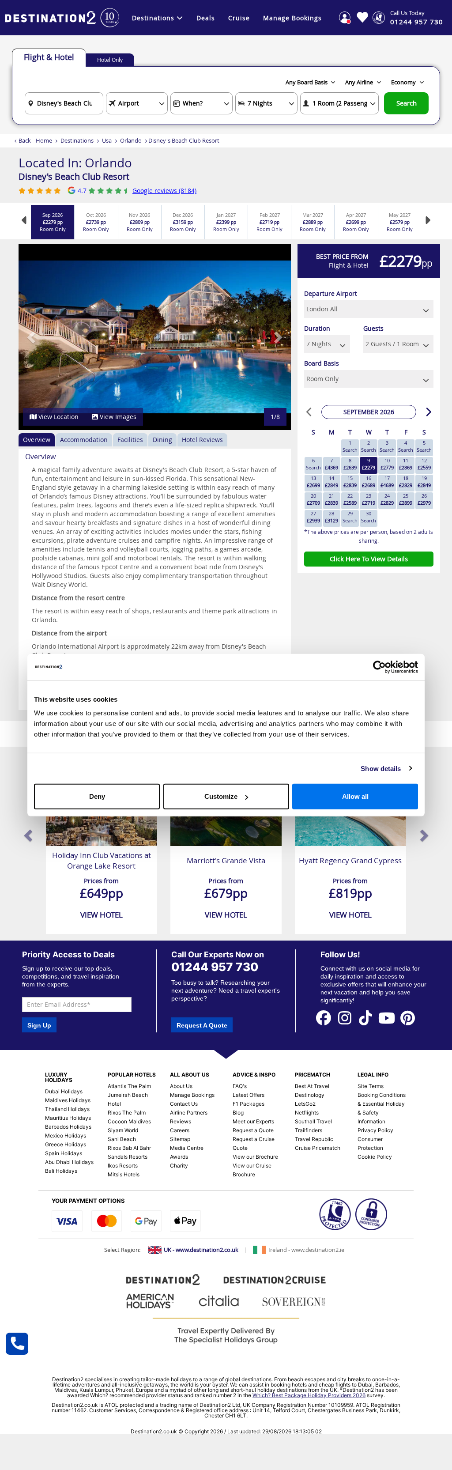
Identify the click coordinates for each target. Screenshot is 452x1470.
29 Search (350, 517)
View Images (117, 416)
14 (331, 481)
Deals (205, 18)
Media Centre (186, 1148)
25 (405, 499)
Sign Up (39, 1025)
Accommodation (84, 439)
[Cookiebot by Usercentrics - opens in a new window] (379, 666)
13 (313, 481)
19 (424, 481)
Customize (220, 796)
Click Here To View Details (369, 558)
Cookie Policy (375, 1156)
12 (424, 464)
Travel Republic (314, 1139)
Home (44, 140)
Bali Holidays (61, 1171)
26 (424, 499)
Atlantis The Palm (129, 1086)
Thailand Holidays (67, 1109)
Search (406, 102)
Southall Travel (313, 1121)
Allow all (355, 796)
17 (387, 481)
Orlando (131, 140)
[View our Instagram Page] (344, 1017)
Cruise (239, 18)
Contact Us (184, 1103)
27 (313, 517)
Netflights (307, 1112)
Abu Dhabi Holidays (69, 1162)
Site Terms (371, 1086)
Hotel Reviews (202, 439)
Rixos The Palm (127, 1112)
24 (387, 499)
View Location (58, 416)
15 (350, 481)
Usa (107, 140)
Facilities (130, 439)
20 (313, 499)
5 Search (424, 446)
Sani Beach (122, 1139)
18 (405, 481)
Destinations (153, 18)
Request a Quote (253, 1130)
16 (368, 481)
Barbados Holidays (68, 1126)
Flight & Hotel (49, 57)
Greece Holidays (65, 1144)
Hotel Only (110, 59)
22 (350, 499)
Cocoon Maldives (129, 1121)
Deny (97, 796)
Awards (179, 1156)
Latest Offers (248, 1095)
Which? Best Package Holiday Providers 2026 (308, 1395)
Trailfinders (308, 1130)
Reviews (180, 1121)
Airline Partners (188, 1112)
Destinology (309, 1095)
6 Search (313, 464)
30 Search (368, 517)
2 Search (368, 446)
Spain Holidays (63, 1153)
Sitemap (180, 1139)
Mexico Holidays (65, 1135)
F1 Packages (248, 1103)
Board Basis (321, 363)
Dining (162, 439)
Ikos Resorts (123, 1165)
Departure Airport (330, 293)
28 (331, 517)
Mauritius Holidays (68, 1118)
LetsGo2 (305, 1103)
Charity (179, 1165)
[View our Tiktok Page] (366, 1017)
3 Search (387, 446)
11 (405, 464)
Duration (317, 328)
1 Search (350, 446)
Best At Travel (312, 1086)
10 (387, 464)
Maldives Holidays (67, 1100)
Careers (179, 1130)
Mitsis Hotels (123, 1174)
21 (331, 499)
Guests (373, 328)
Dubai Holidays (64, 1091)
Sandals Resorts (127, 1156)
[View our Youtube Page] (386, 1017)
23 (368, 499)
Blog (238, 1112)
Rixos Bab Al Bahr (129, 1148)
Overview (36, 439)
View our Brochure (255, 1156)
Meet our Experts (253, 1121)
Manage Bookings (292, 18)
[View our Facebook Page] (323, 1017)
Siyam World (123, 1130)
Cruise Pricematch (317, 1148)
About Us (181, 1086)
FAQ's (240, 1086)
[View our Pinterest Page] (408, 1017)
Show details (381, 768)
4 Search (405, 446)
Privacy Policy (375, 1130)
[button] (32, 337)
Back (25, 140)
